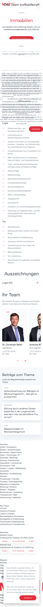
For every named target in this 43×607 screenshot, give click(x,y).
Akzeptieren (28, 598)
